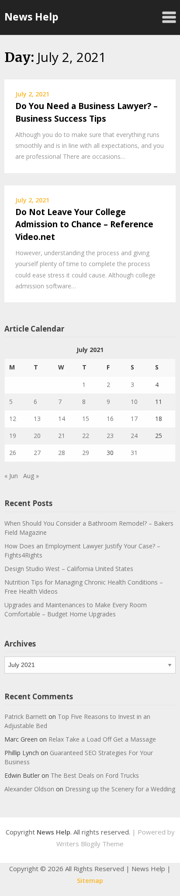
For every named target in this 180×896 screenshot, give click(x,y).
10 (134, 401)
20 (37, 435)
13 (37, 418)
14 (61, 418)
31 (134, 452)
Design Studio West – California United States (68, 568)
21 (61, 435)
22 (85, 435)
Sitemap (90, 880)
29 (85, 452)
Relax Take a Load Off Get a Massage (102, 739)
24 (134, 435)
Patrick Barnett (25, 716)
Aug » (31, 476)
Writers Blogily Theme (90, 843)
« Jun (11, 476)
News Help (31, 17)
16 (110, 418)
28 (61, 452)
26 (12, 452)
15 (85, 418)
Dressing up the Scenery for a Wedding (120, 789)
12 (12, 418)
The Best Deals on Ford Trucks (95, 775)
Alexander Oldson (29, 789)
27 (37, 452)
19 (12, 435)
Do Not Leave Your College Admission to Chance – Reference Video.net (84, 224)
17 (134, 418)
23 (110, 435)
